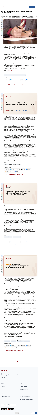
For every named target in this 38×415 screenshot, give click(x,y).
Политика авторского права (24, 397)
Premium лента (3, 386)
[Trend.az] (4, 7)
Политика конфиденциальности (25, 396)
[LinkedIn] (13, 405)
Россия (6, 164)
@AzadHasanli (11, 70)
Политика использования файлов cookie (26, 399)
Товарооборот (19, 340)
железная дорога (27, 340)
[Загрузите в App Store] (4, 409)
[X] (6, 405)
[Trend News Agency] (4, 371)
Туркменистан (7, 340)
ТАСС (12, 125)
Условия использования (24, 394)
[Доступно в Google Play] (11, 409)
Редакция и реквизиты (23, 386)
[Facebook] (4, 405)
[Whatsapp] (2, 405)
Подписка (2, 394)
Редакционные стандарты (24, 389)
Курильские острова (16, 164)
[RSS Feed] (15, 405)
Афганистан (13, 340)
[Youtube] (9, 405)
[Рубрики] (36, 7)
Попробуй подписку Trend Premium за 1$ (14, 84)
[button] (2, 20)
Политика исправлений (23, 390)
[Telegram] (11, 405)
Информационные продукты (5, 396)
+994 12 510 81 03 (3, 378)
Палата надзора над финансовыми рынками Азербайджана (15, 74)
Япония (10, 164)
